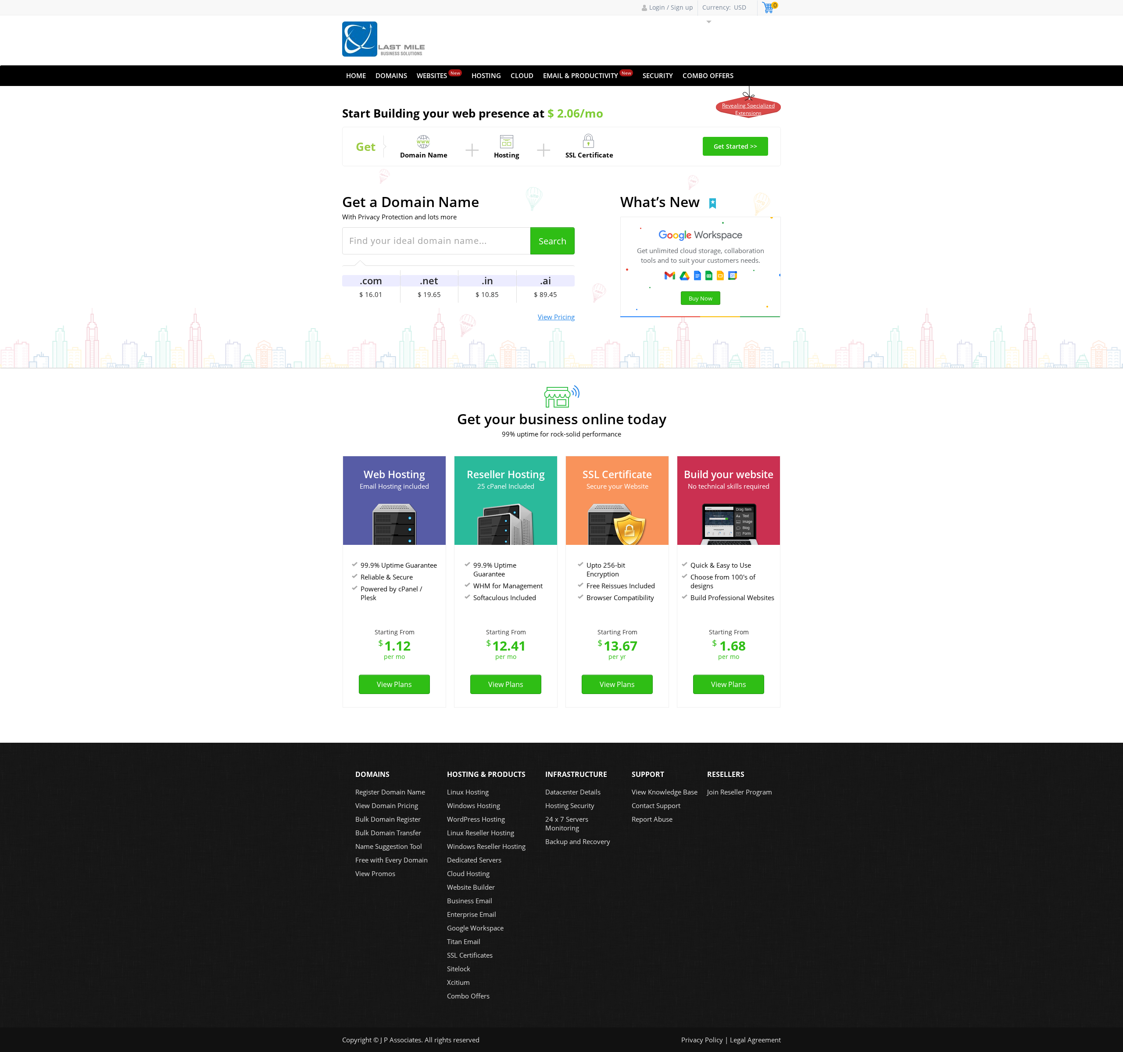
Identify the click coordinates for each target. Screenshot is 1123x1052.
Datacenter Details (573, 791)
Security (658, 75)
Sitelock (458, 968)
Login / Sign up (671, 7)
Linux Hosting (468, 791)
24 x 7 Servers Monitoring (566, 823)
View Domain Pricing (386, 805)
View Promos (375, 873)
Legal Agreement (755, 1039)
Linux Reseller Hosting (480, 832)
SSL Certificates (470, 955)
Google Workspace (475, 927)
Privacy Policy (702, 1039)
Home (356, 75)
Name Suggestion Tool (388, 846)
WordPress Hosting (476, 819)
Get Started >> (735, 146)
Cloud (522, 75)
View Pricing (556, 316)
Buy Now (700, 298)
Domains (391, 75)
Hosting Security (569, 805)
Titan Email (463, 941)
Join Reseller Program (739, 791)
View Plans (394, 684)
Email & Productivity (587, 75)
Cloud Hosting (468, 873)
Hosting (486, 75)
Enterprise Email (471, 914)
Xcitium (458, 982)
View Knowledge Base (664, 791)
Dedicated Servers (474, 859)
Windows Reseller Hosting (486, 846)
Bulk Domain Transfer (388, 832)
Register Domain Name (390, 791)
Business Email (469, 900)
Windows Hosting (473, 805)
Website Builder (471, 887)
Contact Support (656, 805)
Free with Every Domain (391, 859)
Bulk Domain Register (388, 819)
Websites (438, 75)
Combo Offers (708, 75)
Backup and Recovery (577, 841)
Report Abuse (652, 819)
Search (552, 241)
